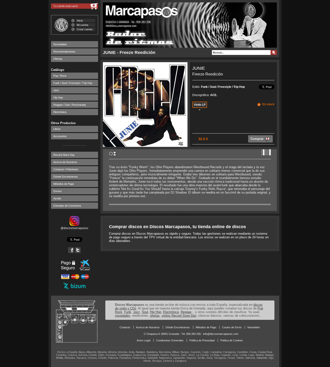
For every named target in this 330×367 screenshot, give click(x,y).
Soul (145, 312)
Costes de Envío (232, 327)
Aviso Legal (143, 340)
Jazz (56, 90)
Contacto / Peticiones (65, 169)
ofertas (155, 315)
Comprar (258, 139)
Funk (127, 312)
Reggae (186, 312)
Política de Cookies (231, 340)
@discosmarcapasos (74, 228)
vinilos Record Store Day (179, 315)
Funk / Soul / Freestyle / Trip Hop (72, 83)
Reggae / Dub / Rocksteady (69, 104)
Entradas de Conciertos (67, 205)
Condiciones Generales (170, 340)
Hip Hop (58, 97)
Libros (57, 128)
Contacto (125, 327)
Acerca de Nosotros (65, 162)
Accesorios (60, 136)
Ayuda (57, 198)
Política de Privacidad (202, 340)
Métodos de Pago (63, 183)
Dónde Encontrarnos (65, 176)
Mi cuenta (82, 24)
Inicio (80, 20)
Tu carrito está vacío (65, 6)
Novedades (60, 44)
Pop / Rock (59, 75)
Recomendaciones (64, 51)
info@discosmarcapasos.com (220, 333)
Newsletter (253, 327)
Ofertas (57, 58)
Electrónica (59, 112)
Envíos (57, 191)
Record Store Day (64, 154)
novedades (122, 315)
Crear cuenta (84, 29)
